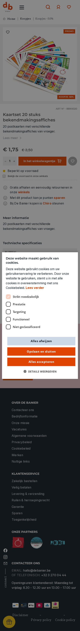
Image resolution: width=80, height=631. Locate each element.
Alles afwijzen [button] (41, 341)
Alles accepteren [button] (41, 362)
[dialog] (40, 315)
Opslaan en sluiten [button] (41, 351)
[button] (40, 371)
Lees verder (35, 288)
